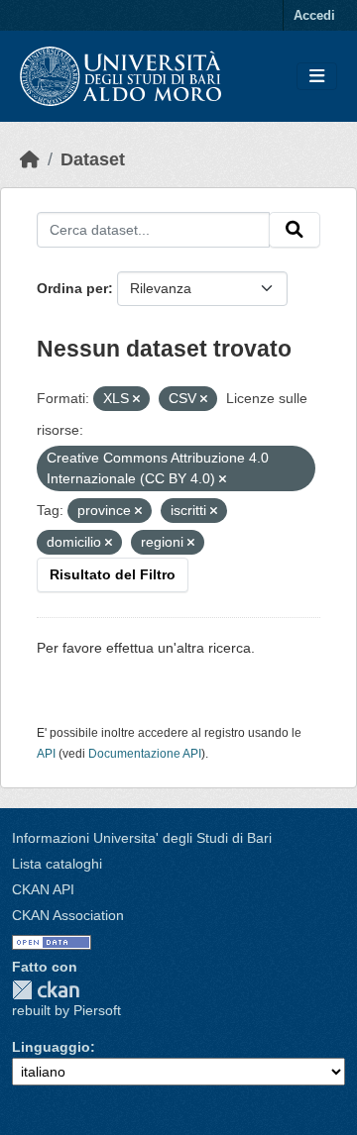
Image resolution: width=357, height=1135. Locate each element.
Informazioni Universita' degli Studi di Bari (142, 838)
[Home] (30, 159)
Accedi (314, 15)
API (46, 754)
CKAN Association (68, 915)
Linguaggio (51, 1047)
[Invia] (294, 230)
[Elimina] (136, 399)
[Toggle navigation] (317, 76)
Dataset (92, 159)
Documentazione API (144, 754)
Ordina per (72, 288)
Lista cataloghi (57, 864)
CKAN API (43, 889)
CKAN (45, 990)
